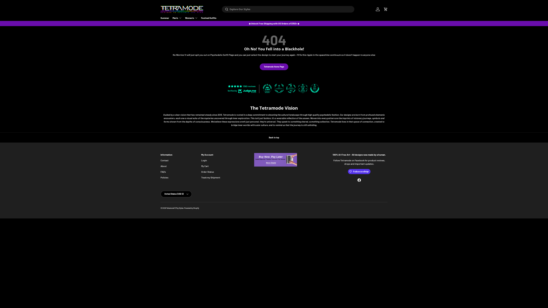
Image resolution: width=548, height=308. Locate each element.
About (164, 166)
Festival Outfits (208, 18)
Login (204, 160)
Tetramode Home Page (274, 66)
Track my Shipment (210, 177)
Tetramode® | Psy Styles (175, 208)
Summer (165, 18)
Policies (164, 177)
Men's (175, 18)
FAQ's (163, 171)
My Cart (205, 166)
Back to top (274, 137)
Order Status (207, 171)
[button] (386, 9)
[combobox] (288, 9)
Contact (165, 160)
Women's (189, 18)
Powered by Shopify (191, 208)
